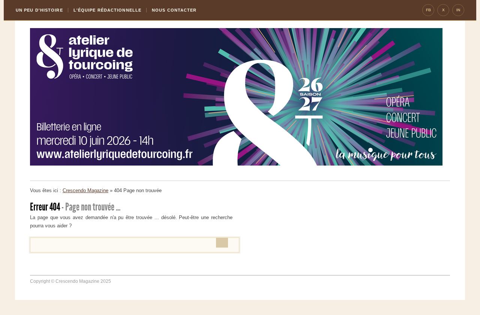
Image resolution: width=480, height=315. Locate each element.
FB (428, 10)
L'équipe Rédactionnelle (107, 10)
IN (458, 10)
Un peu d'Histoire (39, 10)
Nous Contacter (174, 10)
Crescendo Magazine (85, 190)
